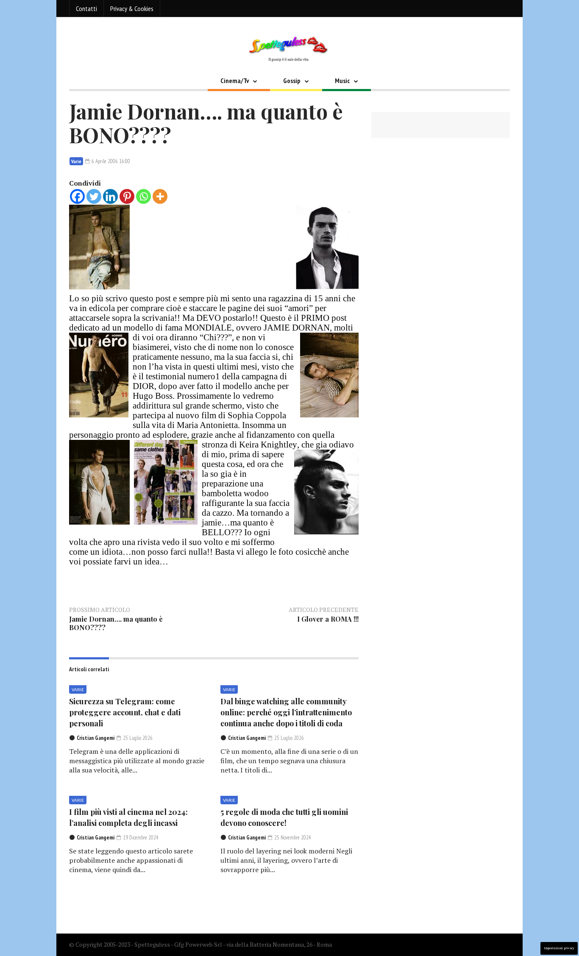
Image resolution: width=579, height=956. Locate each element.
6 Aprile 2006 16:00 (110, 161)
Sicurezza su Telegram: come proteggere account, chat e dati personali (125, 712)
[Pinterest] (127, 196)
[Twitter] (93, 196)
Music (342, 80)
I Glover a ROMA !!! (328, 618)
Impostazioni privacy (559, 948)
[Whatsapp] (143, 196)
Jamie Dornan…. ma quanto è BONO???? (116, 623)
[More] (160, 196)
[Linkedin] (110, 196)
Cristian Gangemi (95, 738)
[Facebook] (77, 196)
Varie (76, 161)
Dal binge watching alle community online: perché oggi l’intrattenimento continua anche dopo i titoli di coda (286, 712)
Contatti (86, 8)
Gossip (292, 80)
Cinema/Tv (234, 80)
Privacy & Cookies (131, 8)
